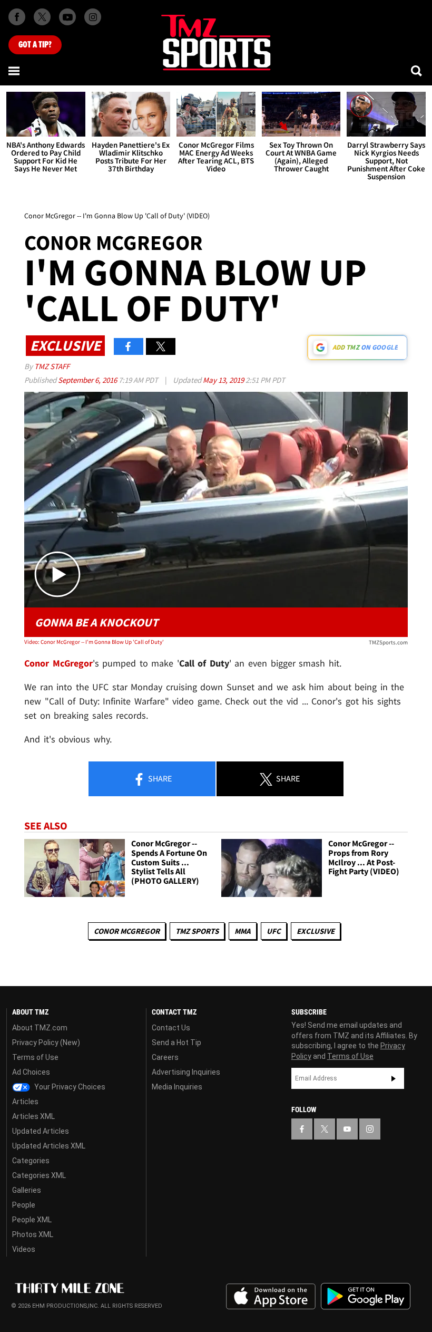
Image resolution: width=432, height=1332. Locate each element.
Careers (165, 1057)
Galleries (26, 1190)
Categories (31, 1160)
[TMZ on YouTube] (347, 1129)
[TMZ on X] (42, 16)
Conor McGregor (127, 931)
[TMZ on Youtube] (67, 16)
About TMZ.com (39, 1028)
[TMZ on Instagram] (92, 16)
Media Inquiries (177, 1087)
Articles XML (33, 1116)
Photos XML (32, 1234)
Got (35, 45)
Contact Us (171, 1028)
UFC (274, 931)
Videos (23, 1249)
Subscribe (393, 1078)
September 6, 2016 (88, 380)
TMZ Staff (52, 366)
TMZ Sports (197, 931)
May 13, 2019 (224, 380)
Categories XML (39, 1175)
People (23, 1205)
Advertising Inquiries (186, 1072)
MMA (242, 931)
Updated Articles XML (48, 1146)
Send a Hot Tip (176, 1042)
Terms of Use (35, 1057)
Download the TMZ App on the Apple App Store (271, 1296)
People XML (32, 1219)
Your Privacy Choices (69, 1087)
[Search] (417, 70)
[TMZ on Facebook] (16, 16)
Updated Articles (40, 1131)
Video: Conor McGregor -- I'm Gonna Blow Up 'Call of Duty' (94, 641)
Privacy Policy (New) (46, 1042)
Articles (25, 1101)
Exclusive (316, 931)
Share (159, 778)
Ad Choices (31, 1072)
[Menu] (15, 70)
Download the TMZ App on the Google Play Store (365, 1296)
